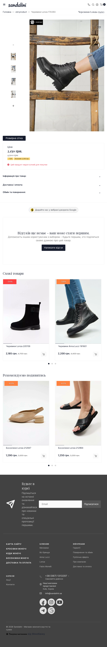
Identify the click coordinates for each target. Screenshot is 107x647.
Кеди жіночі (13, 553)
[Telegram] (43, 610)
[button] (48, 363)
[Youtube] (59, 602)
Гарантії (76, 548)
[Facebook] (43, 602)
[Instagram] (51, 602)
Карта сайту (13, 544)
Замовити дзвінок (54, 578)
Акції (8, 580)
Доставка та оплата (18, 563)
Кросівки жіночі (16, 549)
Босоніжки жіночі (17, 558)
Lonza (42, 562)
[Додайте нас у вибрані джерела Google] (51, 610)
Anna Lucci (45, 557)
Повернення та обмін (83, 552)
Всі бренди (45, 552)
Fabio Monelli (45, 566)
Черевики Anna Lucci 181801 (72, 346)
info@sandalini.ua (53, 593)
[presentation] (13, 45)
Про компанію (79, 562)
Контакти (10, 584)
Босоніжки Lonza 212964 (70, 448)
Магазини (44, 548)
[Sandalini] (17, 4)
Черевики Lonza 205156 (18, 346)
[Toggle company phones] (89, 4)
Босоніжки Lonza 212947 (18, 448)
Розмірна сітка (14, 138)
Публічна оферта (81, 557)
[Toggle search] (93, 4)
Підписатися (91, 504)
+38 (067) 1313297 (56, 575)
